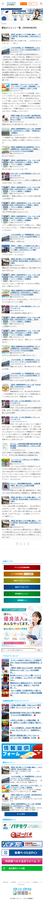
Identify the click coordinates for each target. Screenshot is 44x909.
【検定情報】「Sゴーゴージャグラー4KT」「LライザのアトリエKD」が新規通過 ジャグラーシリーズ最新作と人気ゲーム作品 (25, 86)
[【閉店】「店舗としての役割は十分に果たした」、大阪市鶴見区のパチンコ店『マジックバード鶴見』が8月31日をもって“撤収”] (6, 249)
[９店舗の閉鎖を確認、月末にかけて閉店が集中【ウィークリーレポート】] (6, 708)
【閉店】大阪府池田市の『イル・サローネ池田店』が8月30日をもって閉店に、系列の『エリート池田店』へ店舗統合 (25, 162)
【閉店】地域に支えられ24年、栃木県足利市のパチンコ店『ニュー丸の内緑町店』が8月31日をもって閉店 (25, 117)
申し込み (24, 4)
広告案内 (13, 882)
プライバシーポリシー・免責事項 (28, 882)
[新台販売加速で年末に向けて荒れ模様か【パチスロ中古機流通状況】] (6, 715)
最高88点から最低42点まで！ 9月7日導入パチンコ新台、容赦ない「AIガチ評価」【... (25, 685)
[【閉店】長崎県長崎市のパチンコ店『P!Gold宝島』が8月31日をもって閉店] (6, 388)
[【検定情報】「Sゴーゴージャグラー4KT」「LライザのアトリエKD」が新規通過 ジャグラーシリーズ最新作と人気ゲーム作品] (6, 87)
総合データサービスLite (22, 580)
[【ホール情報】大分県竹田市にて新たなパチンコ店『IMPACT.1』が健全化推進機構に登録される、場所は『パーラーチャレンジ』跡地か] (6, 693)
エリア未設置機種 (22, 574)
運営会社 (5, 882)
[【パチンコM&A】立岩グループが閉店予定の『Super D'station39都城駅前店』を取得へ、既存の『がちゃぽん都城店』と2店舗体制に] (6, 663)
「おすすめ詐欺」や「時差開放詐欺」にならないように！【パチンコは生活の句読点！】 (25, 49)
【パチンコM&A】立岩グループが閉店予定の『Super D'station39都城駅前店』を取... (26, 662)
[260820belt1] (22, 20)
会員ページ (33, 4)
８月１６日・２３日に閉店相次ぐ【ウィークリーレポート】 (25, 174)
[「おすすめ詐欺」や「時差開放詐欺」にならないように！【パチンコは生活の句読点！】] (6, 51)
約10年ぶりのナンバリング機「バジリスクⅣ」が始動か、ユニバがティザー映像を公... (25, 677)
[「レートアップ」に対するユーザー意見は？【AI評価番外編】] (6, 463)
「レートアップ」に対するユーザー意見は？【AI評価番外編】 (25, 460)
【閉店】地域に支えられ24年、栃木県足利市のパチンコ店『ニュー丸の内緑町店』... (25, 670)
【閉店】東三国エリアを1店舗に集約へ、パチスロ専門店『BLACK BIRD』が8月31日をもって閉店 (25, 36)
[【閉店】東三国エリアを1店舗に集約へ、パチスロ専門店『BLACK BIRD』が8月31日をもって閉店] (6, 37)
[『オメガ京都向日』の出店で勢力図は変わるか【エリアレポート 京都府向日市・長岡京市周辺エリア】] (6, 730)
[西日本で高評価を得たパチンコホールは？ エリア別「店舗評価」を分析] (6, 738)
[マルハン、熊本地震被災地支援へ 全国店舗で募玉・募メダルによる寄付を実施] (6, 487)
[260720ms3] (22, 646)
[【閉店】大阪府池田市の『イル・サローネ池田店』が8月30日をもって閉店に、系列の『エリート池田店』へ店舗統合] (6, 163)
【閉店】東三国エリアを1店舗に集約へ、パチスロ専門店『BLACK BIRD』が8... (26, 768)
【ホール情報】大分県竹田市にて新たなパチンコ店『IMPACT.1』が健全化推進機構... (26, 692)
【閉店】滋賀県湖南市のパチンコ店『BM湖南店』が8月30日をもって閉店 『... (25, 805)
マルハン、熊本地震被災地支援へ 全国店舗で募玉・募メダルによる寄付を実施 (25, 484)
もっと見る (21, 814)
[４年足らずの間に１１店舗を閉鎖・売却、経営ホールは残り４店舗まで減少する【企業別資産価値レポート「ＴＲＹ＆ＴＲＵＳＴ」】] (6, 723)
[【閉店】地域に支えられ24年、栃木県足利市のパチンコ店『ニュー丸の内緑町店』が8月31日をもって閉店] (6, 119)
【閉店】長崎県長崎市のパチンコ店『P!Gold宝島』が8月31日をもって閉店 (25, 386)
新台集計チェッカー (22, 593)
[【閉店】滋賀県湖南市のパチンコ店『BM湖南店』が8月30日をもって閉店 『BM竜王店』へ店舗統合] (6, 132)
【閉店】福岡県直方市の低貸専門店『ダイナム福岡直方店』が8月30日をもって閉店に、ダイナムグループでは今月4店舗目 (25, 149)
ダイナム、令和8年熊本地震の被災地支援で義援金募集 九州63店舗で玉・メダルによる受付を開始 (25, 446)
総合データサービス (22, 587)
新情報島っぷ (22, 600)
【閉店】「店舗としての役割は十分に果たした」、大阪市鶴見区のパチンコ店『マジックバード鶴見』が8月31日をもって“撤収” (25, 248)
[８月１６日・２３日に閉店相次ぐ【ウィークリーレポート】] (6, 177)
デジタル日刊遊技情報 (22, 567)
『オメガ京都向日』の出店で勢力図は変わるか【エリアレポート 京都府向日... (26, 729)
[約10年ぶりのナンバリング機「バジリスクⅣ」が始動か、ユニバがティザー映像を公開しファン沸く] (6, 678)
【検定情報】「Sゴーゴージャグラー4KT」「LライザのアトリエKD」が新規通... (26, 786)
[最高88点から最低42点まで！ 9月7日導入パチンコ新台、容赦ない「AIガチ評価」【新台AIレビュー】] (6, 685)
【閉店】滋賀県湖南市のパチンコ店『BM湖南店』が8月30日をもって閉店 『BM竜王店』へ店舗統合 (25, 131)
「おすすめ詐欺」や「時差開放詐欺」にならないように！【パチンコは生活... (26, 777)
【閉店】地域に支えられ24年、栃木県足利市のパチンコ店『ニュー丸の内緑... (26, 796)
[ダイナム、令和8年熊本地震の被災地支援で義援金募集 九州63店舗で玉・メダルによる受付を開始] (6, 447)
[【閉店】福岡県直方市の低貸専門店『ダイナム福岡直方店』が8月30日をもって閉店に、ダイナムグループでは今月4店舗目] (6, 150)
